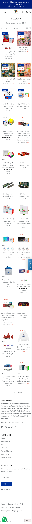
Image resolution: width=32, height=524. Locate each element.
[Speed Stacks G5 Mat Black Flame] (24, 304)
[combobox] (27, 520)
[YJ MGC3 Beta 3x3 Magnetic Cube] (8, 239)
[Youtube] (9, 427)
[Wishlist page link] (22, 12)
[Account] (26, 12)
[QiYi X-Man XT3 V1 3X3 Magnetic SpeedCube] (24, 271)
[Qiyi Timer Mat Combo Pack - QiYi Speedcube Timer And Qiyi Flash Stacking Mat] (8, 368)
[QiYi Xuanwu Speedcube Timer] (24, 185)
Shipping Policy (6, 457)
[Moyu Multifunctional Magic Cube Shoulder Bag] (8, 271)
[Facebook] (2, 427)
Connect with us (6, 441)
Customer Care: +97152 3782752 (12, 422)
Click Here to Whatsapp (16, 6)
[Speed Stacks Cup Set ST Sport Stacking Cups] (8, 336)
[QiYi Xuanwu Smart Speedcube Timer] (8, 185)
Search (3, 438)
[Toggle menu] (2, 12)
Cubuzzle (8, 522)
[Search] (6, 12)
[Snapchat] (15, 427)
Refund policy (5, 454)
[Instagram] (6, 427)
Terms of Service (6, 451)
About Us (4, 448)
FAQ (2, 444)
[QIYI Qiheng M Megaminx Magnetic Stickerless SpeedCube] (8, 154)
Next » (20, 392)
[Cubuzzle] (16, 11)
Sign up (7, 484)
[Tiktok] (12, 427)
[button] (6, 138)
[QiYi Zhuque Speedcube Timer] (24, 154)
